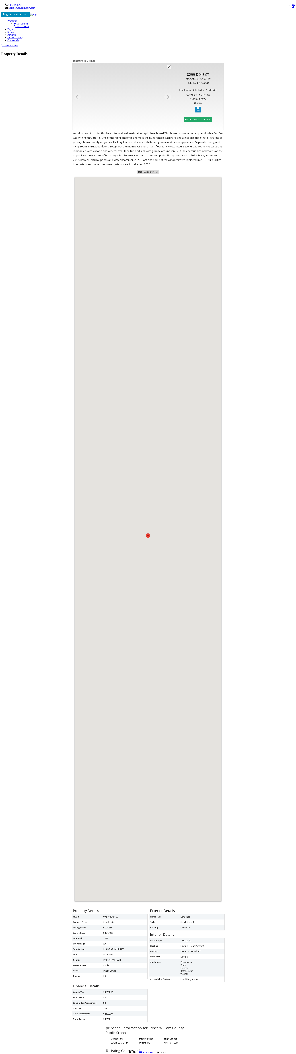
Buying (11, 29)
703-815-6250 (15, 5)
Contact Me (13, 40)
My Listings (22, 23)
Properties (12, 21)
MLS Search (22, 26)
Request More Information (198, 119)
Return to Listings (85, 60)
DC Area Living (15, 37)
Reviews (11, 34)
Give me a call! (10, 45)
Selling (10, 32)
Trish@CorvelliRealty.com (22, 7)
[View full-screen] (169, 67)
